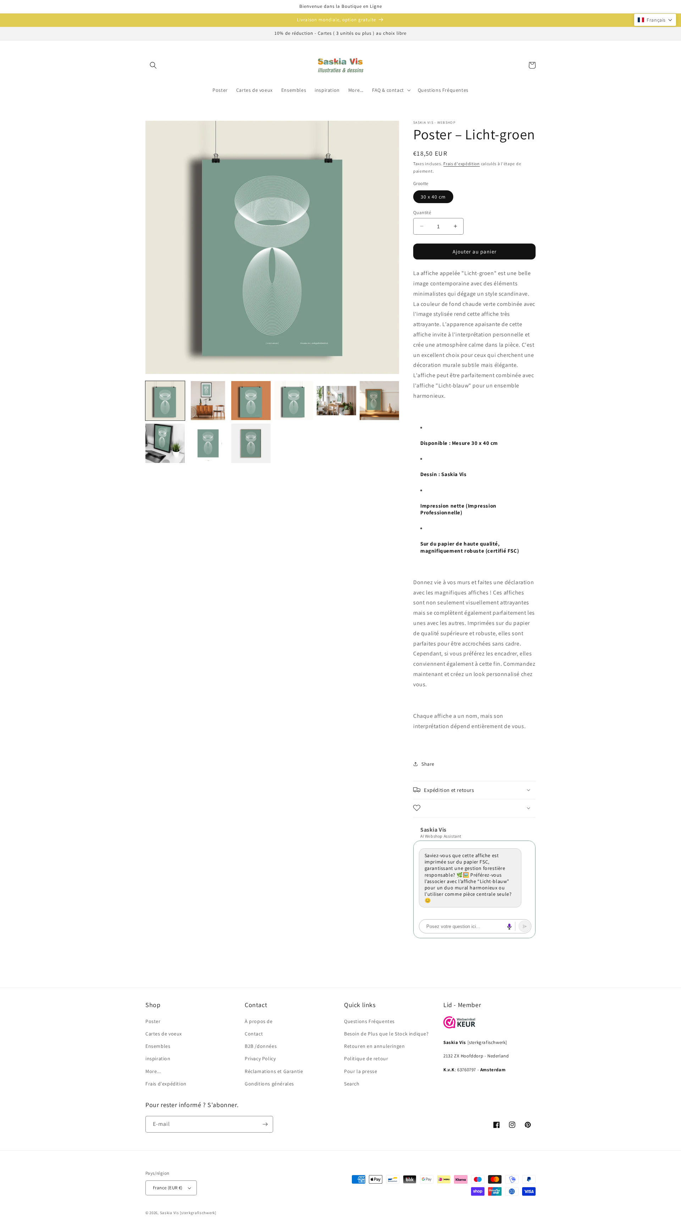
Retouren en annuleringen (374, 1046)
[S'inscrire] (265, 1124)
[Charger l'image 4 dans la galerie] (294, 400)
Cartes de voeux (163, 1033)
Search (352, 1083)
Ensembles (157, 1046)
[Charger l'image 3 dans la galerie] (251, 400)
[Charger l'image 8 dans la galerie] (208, 443)
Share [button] (427, 763)
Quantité (422, 212)
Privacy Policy (260, 1058)
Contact (254, 1033)
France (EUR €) (168, 1188)
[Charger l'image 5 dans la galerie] (336, 400)
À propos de (259, 1021)
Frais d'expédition (461, 163)
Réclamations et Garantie (274, 1071)
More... (153, 1071)
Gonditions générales (269, 1083)
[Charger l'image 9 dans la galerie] (251, 443)
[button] (153, 65)
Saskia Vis (169, 1212)
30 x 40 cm (433, 196)
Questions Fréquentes (369, 1021)
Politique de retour (366, 1058)
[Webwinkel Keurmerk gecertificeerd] (459, 1026)
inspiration (158, 1058)
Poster (153, 1021)
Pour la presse (360, 1071)
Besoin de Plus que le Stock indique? (386, 1033)
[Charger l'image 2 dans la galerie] (208, 400)
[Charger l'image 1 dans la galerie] (165, 400)
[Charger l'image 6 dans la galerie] (379, 400)
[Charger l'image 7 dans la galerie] (165, 443)
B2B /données (261, 1046)
